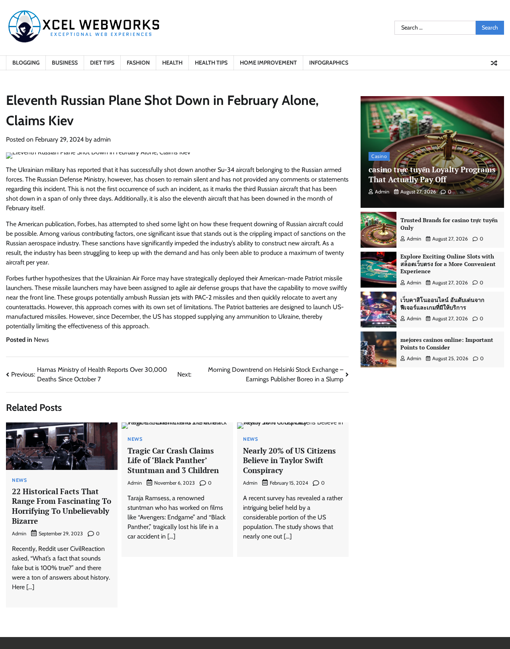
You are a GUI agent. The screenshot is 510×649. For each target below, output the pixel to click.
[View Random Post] (494, 63)
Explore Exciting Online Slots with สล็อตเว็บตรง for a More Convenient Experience (448, 263)
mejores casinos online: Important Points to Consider (446, 343)
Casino (379, 156)
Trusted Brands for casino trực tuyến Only (449, 223)
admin (102, 139)
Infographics (328, 62)
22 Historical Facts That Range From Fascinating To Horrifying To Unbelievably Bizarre (61, 506)
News (41, 339)
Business (65, 62)
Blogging (25, 62)
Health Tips (211, 62)
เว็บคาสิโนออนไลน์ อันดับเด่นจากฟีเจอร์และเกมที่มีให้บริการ (442, 303)
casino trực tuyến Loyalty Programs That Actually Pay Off (432, 174)
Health (172, 62)
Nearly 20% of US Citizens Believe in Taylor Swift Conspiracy (289, 460)
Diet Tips (102, 62)
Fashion (138, 62)
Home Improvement (268, 62)
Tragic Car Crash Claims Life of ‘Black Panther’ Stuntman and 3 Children (173, 460)
